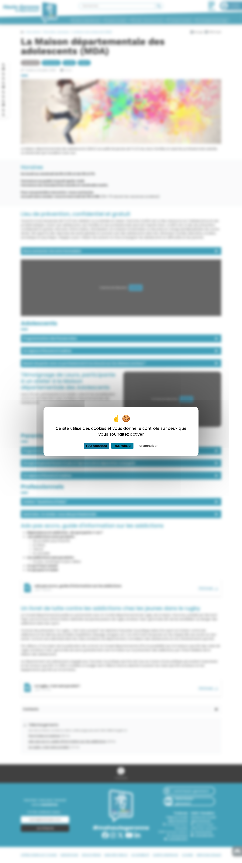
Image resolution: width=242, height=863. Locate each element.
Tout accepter (96, 446)
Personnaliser (147, 446)
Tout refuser (122, 446)
